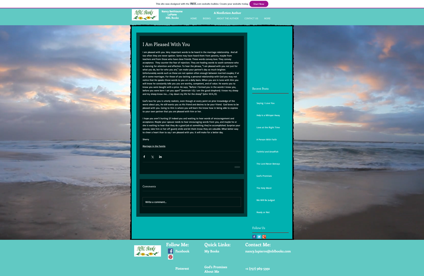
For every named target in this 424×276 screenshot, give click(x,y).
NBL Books (172, 17)
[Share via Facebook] (144, 156)
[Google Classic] (264, 237)
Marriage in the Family (154, 146)
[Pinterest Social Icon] (170, 257)
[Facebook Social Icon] (170, 251)
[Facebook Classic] (254, 237)
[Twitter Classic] (259, 237)
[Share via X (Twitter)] (152, 156)
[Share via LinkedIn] (160, 156)
